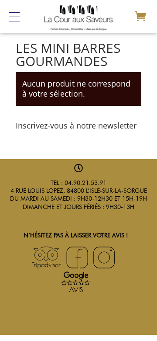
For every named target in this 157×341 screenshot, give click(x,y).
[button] (18, 16)
